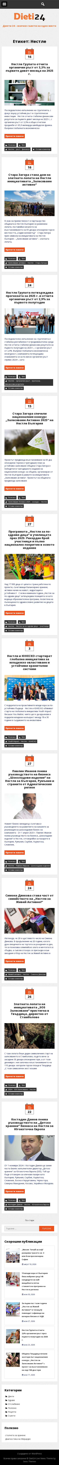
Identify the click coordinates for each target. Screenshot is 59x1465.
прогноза (36, 381)
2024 (10, 1089)
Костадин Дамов (15, 1204)
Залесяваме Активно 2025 (19, 501)
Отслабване (14, 1404)
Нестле (11, 149)
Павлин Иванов (22, 866)
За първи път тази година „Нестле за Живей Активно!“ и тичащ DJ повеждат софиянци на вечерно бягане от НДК (34, 1310)
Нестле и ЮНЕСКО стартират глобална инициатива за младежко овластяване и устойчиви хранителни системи (29, 662)
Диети (11, 1396)
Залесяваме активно (17, 263)
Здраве (11, 1400)
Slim (23, 145)
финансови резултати (14, 384)
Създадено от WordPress (29, 1453)
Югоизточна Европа (40, 1204)
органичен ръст (23, 381)
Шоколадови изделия (40, 866)
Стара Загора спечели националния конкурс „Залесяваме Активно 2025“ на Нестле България (29, 418)
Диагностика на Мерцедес (18, 1439)
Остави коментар (43, 149)
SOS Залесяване (21, 1089)
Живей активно (14, 974)
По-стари (29, 1220)
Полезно (12, 145)
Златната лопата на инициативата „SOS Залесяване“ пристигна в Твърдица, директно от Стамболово (29, 1010)
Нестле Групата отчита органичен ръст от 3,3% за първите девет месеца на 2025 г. (29, 69)
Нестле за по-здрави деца (27, 626)
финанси (26, 149)
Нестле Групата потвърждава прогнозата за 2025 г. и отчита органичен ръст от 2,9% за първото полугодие (29, 297)
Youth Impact (13, 741)
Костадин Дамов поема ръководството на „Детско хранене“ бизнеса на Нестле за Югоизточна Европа (29, 1124)
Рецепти (12, 1411)
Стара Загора (41, 263)
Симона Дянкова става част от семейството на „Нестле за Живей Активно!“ (29, 899)
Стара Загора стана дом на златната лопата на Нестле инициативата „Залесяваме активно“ (29, 179)
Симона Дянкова (38, 974)
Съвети (11, 1415)
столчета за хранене (15, 1435)
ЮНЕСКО (32, 741)
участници (44, 626)
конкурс (35, 501)
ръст (18, 149)
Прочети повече (15, 136)
